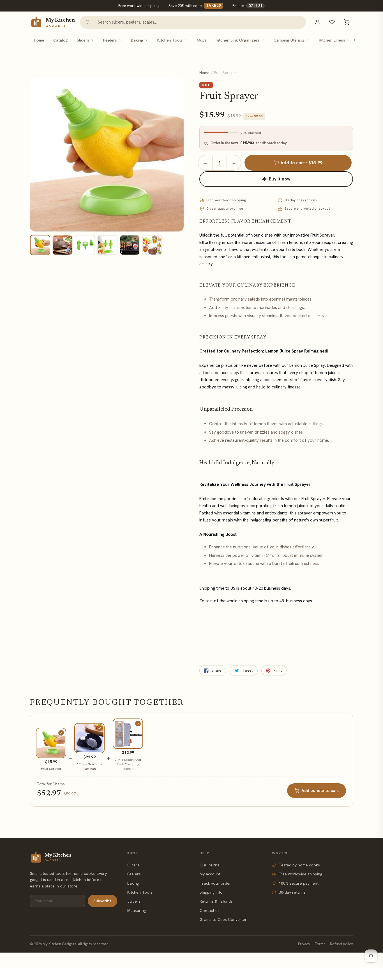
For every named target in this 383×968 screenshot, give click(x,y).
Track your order (215, 883)
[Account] (317, 22)
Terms (320, 944)
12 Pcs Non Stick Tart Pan (89, 766)
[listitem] (40, 245)
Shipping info (211, 892)
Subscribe (102, 900)
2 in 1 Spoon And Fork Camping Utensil (128, 764)
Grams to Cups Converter (223, 919)
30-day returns (292, 892)
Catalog (60, 40)
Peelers (110, 40)
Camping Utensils (289, 40)
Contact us (210, 910)
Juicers (133, 901)
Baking (137, 40)
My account (210, 874)
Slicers (83, 40)
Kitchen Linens (332, 40)
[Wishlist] (332, 22)
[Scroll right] (354, 40)
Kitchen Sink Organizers (238, 40)
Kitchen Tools (170, 40)
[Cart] (346, 22)
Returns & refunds (216, 901)
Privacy (304, 944)
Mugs (202, 40)
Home (39, 40)
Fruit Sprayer (51, 768)
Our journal (210, 865)
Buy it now (279, 179)
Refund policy (341, 944)
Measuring (136, 910)
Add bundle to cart (320, 790)
